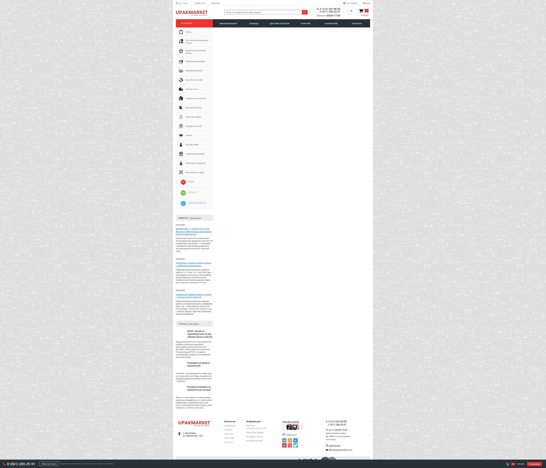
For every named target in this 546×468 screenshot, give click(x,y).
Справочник (199, 3)
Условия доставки (254, 440)
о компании (331, 23)
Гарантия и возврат (255, 432)
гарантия (305, 23)
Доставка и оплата (254, 436)
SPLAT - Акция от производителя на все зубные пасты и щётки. (200, 333)
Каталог (188, 23)
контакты (357, 23)
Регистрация (351, 3)
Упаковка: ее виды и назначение (198, 364)
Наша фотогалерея (290, 421)
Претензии (229, 438)
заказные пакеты (228, 23)
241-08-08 (330, 9)
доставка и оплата (279, 23)
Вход (367, 3)
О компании (229, 425)
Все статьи (194, 323)
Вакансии (215, 3)
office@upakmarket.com (340, 450)
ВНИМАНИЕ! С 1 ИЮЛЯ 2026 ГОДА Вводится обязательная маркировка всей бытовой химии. (193, 231)
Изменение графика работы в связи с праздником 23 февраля (193, 295)
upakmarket (334, 445)
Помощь (253, 23)
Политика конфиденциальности (256, 427)
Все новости (195, 218)
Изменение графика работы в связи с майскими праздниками (193, 264)
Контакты (228, 442)
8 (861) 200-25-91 (21, 463)
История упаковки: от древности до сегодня (199, 388)
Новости (228, 429)
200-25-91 (330, 11)
